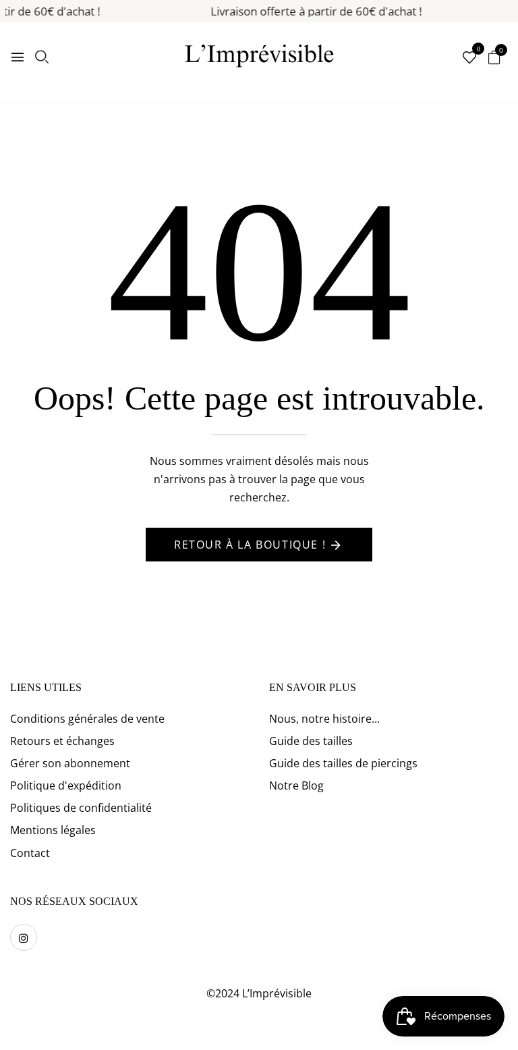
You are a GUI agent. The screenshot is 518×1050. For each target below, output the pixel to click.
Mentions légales (53, 830)
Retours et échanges (62, 741)
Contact (30, 853)
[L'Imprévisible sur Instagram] (23, 937)
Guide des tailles (311, 741)
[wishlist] (469, 58)
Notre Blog (296, 785)
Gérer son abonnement (70, 763)
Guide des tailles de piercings (343, 763)
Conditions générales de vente (87, 718)
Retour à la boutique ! (250, 544)
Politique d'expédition (65, 785)
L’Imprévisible (277, 993)
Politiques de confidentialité (81, 807)
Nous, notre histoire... (324, 718)
